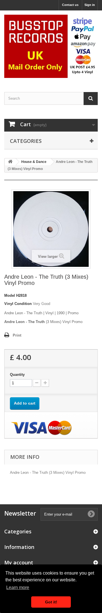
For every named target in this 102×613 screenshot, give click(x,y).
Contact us (70, 4)
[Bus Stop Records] (51, 46)
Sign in (89, 4)
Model (9, 295)
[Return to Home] (10, 161)
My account (18, 562)
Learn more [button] (17, 587)
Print (17, 335)
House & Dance (33, 162)
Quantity (17, 374)
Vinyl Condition (18, 304)
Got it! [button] (51, 602)
